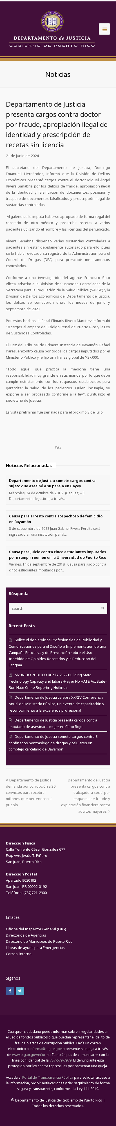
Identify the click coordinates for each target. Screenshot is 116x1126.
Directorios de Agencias (26, 935)
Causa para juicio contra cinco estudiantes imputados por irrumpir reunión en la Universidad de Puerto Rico (57, 554)
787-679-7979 (61, 1060)
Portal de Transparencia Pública (47, 1077)
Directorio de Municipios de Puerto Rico (39, 941)
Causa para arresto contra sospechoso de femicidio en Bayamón (55, 518)
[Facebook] (10, 991)
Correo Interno (19, 953)
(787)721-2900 (35, 892)
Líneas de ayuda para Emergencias (35, 947)
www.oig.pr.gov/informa (31, 1054)
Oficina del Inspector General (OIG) (36, 928)
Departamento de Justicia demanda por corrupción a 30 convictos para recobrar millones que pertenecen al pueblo (30, 792)
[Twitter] (20, 991)
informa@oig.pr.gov (46, 1048)
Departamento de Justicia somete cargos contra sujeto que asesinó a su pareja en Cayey (52, 483)
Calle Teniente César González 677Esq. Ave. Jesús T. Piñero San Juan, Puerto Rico (35, 855)
